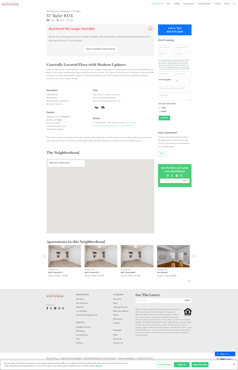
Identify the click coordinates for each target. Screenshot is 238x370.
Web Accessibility (126, 358)
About (226, 4)
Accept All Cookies (200, 365)
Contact (217, 4)
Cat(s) (163, 108)
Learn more (130, 122)
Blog (115, 303)
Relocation (118, 319)
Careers (116, 323)
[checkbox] (159, 107)
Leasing (204, 4)
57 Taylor (77, 11)
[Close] (234, 364)
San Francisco (52, 11)
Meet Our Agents (120, 311)
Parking (177, 4)
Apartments (157, 4)
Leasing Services (120, 307)
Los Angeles (81, 311)
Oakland (80, 307)
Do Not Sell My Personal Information (100, 358)
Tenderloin (66, 11)
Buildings (80, 331)
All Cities (80, 299)
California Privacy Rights (71, 358)
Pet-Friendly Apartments (86, 315)
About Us (117, 299)
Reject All (181, 365)
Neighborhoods (83, 327)
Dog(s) (163, 111)
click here (98, 366)
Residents (117, 339)
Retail (115, 315)
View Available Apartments (100, 49)
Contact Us (118, 343)
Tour (168, 4)
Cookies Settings (164, 365)
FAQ (118, 101)
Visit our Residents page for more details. (113, 125)
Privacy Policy (52, 358)
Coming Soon (188, 4)
